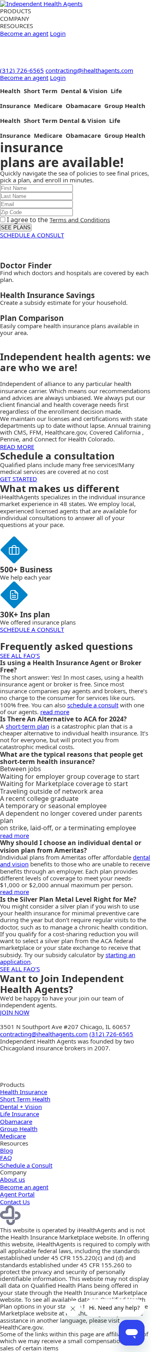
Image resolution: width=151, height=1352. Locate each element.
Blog (6, 1150)
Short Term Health (25, 1099)
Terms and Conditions (80, 220)
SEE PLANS (16, 228)
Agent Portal (17, 1194)
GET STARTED (18, 479)
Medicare (13, 1136)
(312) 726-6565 (22, 70)
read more (54, 712)
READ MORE (17, 447)
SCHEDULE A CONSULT (32, 235)
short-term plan (27, 726)
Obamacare (16, 1121)
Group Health (18, 1129)
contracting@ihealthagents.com (89, 70)
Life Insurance (19, 1114)
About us (12, 1179)
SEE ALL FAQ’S (20, 655)
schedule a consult (92, 705)
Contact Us (15, 1202)
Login (58, 33)
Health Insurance (23, 1092)
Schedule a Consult (26, 1165)
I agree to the (57, 219)
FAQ (6, 1158)
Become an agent (24, 33)
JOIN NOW (14, 1012)
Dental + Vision (21, 1107)
